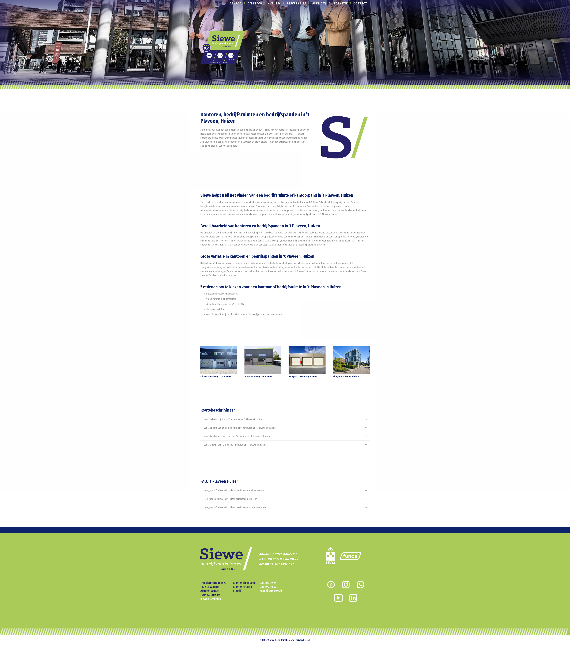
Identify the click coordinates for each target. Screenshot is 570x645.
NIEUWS (290, 559)
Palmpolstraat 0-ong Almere (303, 376)
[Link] (222, 47)
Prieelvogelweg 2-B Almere (258, 376)
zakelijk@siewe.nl (271, 591)
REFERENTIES (268, 563)
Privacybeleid (303, 640)
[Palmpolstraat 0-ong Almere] (307, 360)
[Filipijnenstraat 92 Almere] (351, 360)
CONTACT (287, 563)
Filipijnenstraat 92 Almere (346, 376)
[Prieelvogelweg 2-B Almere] (262, 360)
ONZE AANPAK (284, 554)
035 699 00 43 (268, 587)
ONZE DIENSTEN (270, 559)
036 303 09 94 (268, 583)
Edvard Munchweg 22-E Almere (215, 376)
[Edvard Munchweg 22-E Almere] (218, 360)
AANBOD (265, 554)
